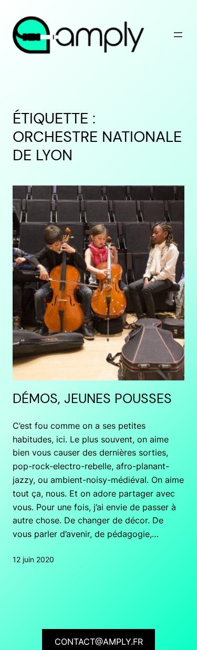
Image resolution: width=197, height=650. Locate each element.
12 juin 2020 (33, 559)
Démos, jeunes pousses (92, 399)
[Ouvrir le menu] (178, 34)
